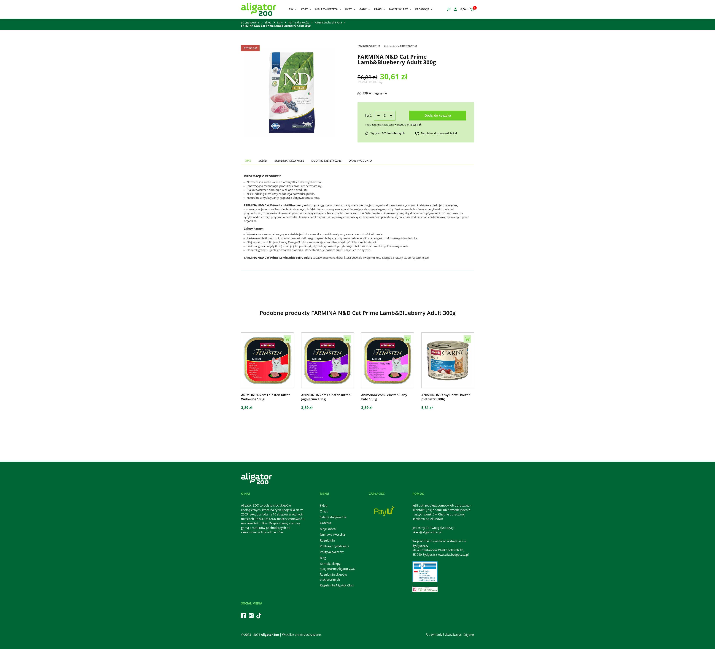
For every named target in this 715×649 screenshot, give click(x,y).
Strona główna (250, 22)
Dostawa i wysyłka (332, 535)
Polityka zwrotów (332, 552)
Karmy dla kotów (298, 22)
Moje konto (328, 529)
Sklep (268, 22)
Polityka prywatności (334, 546)
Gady (363, 9)
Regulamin (327, 540)
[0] (471, 9)
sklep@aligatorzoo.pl (426, 532)
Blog (323, 558)
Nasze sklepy (398, 9)
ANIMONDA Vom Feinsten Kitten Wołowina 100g (265, 397)
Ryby (348, 9)
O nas (324, 511)
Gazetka (325, 523)
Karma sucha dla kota (328, 22)
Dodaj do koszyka (438, 115)
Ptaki (378, 9)
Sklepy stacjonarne (333, 517)
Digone (469, 634)
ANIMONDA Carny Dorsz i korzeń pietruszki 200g (446, 397)
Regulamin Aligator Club (337, 585)
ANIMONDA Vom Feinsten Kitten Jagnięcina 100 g (326, 397)
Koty (304, 9)
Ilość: (368, 115)
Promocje (422, 9)
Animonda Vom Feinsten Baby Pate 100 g (384, 397)
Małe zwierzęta (326, 9)
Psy (291, 9)
